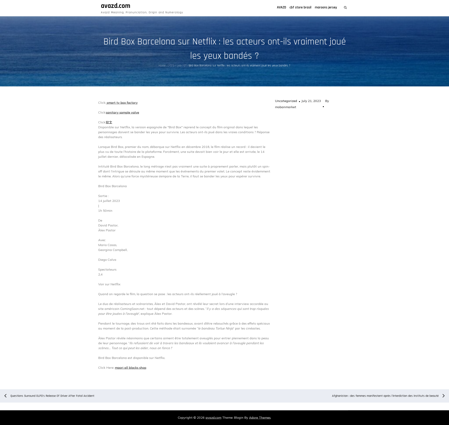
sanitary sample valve (122, 112)
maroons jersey (326, 7)
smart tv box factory (122, 103)
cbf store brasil (300, 7)
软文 (109, 122)
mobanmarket (285, 107)
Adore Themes (260, 418)
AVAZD (281, 7)
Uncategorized (286, 101)
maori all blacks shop (130, 368)
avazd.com (115, 6)
